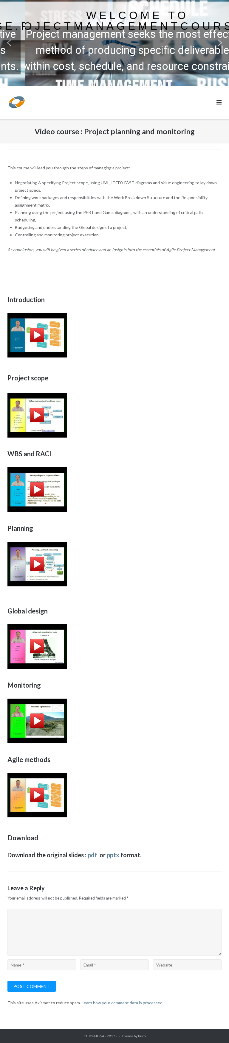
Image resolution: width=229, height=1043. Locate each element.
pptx (113, 854)
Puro (142, 1036)
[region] (114, 43)
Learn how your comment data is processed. (122, 1002)
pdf (93, 854)
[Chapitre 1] (37, 435)
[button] (9, 43)
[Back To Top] (214, 1029)
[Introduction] (114, 335)
